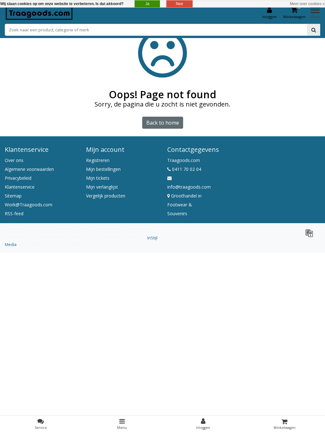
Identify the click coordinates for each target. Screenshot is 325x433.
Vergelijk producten (105, 196)
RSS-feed (14, 213)
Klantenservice (20, 187)
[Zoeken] (313, 30)
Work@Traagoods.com (28, 205)
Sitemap (13, 196)
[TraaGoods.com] (39, 13)
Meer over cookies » (307, 4)
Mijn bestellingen (103, 169)
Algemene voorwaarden (29, 169)
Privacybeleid (18, 178)
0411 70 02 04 (186, 169)
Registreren (97, 160)
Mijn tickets (97, 178)
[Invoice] (310, 235)
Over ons (14, 160)
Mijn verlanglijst (102, 187)
